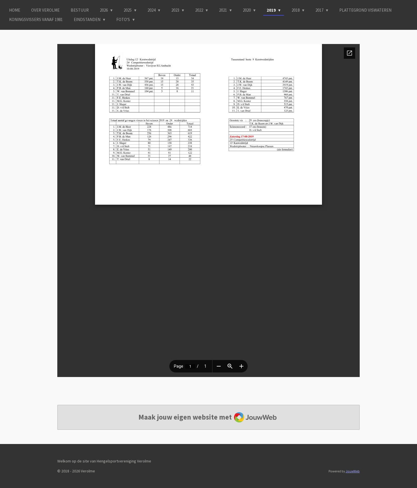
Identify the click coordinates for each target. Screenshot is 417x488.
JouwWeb (353, 471)
